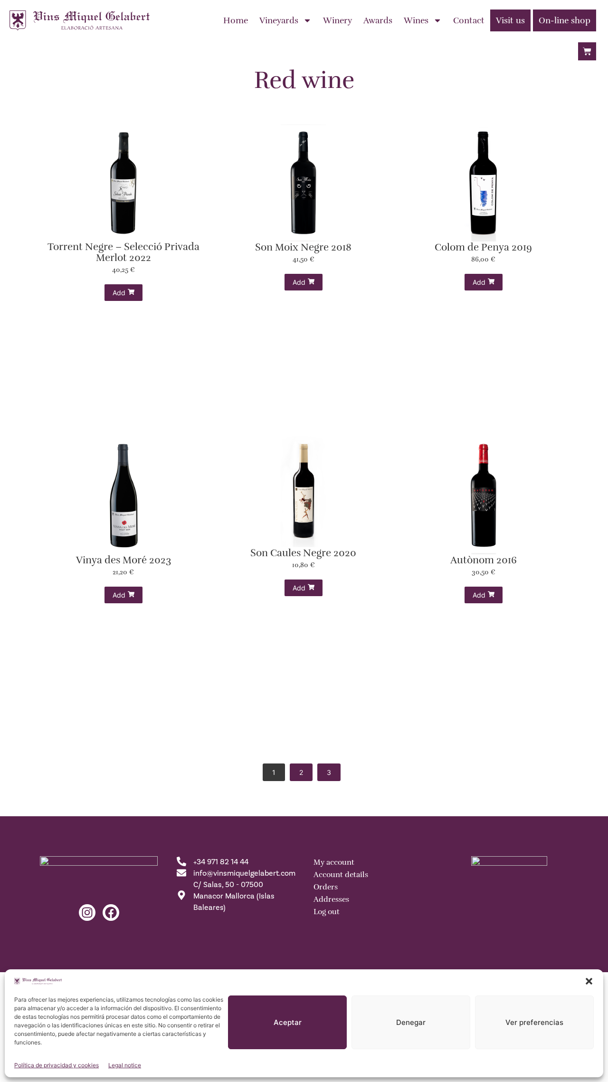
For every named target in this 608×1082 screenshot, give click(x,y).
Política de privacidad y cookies (56, 1065)
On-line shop (564, 20)
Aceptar (288, 1022)
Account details (341, 874)
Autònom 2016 (483, 560)
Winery (337, 20)
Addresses (331, 899)
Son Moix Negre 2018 (303, 247)
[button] (589, 981)
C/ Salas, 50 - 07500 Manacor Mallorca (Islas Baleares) (234, 896)
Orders (326, 887)
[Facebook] (111, 912)
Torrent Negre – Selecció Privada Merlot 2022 (124, 252)
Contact (468, 20)
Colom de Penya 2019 (483, 247)
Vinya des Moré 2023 (123, 560)
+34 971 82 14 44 (220, 861)
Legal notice (124, 1065)
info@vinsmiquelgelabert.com (244, 873)
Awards (377, 20)
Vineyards (278, 20)
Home (235, 20)
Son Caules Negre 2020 (303, 553)
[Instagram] (87, 912)
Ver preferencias (534, 1022)
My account (334, 862)
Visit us (510, 20)
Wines (416, 20)
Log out (327, 912)
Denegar (411, 1022)
